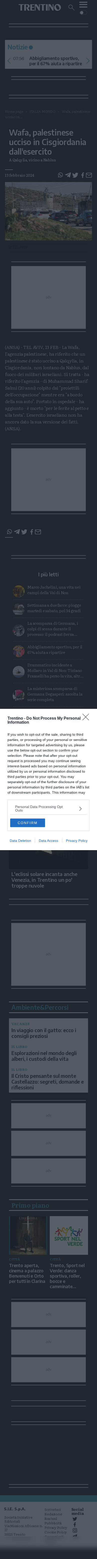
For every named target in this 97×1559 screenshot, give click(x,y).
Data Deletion (20, 841)
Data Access (48, 841)
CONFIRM (28, 823)
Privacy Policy (77, 841)
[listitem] (48, 808)
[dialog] (48, 779)
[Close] (87, 718)
